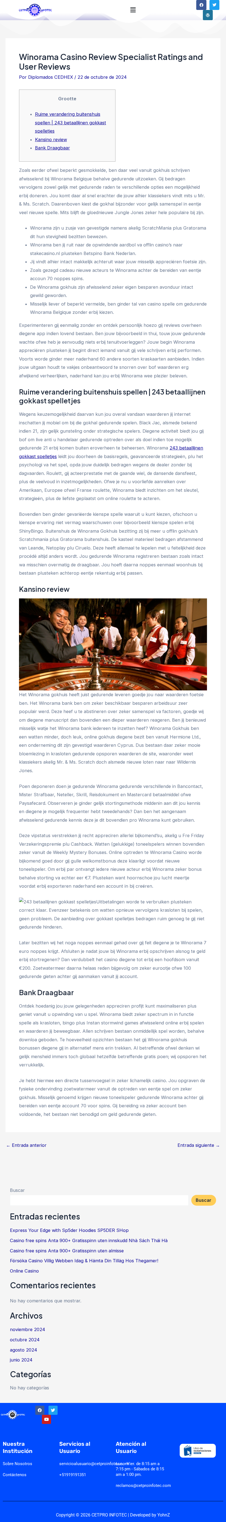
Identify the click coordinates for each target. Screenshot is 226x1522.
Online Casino (24, 1271)
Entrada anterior (26, 1145)
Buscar (17, 1190)
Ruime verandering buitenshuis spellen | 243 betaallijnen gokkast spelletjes (70, 122)
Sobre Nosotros (17, 1463)
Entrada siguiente (198, 1145)
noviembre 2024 (27, 1329)
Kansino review (51, 139)
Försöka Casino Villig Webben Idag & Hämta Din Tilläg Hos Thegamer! (84, 1260)
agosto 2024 (23, 1350)
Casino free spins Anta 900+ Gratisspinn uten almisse (67, 1250)
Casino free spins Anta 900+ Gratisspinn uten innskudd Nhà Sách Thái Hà (89, 1240)
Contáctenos (14, 1474)
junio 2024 (21, 1360)
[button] (133, 10)
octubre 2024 (25, 1339)
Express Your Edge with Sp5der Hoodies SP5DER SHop (69, 1230)
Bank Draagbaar (52, 148)
